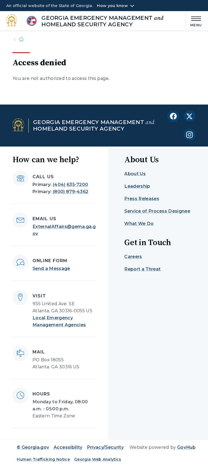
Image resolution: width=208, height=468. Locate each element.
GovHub (186, 447)
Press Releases (141, 198)
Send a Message (51, 268)
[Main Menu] (194, 20)
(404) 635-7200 (70, 184)
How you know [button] (112, 6)
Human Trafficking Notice (43, 459)
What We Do (139, 223)
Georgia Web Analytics (97, 459)
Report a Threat (142, 269)
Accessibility (68, 447)
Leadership (137, 186)
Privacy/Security (105, 447)
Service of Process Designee (157, 211)
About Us (135, 173)
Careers (133, 256)
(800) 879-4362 (70, 191)
